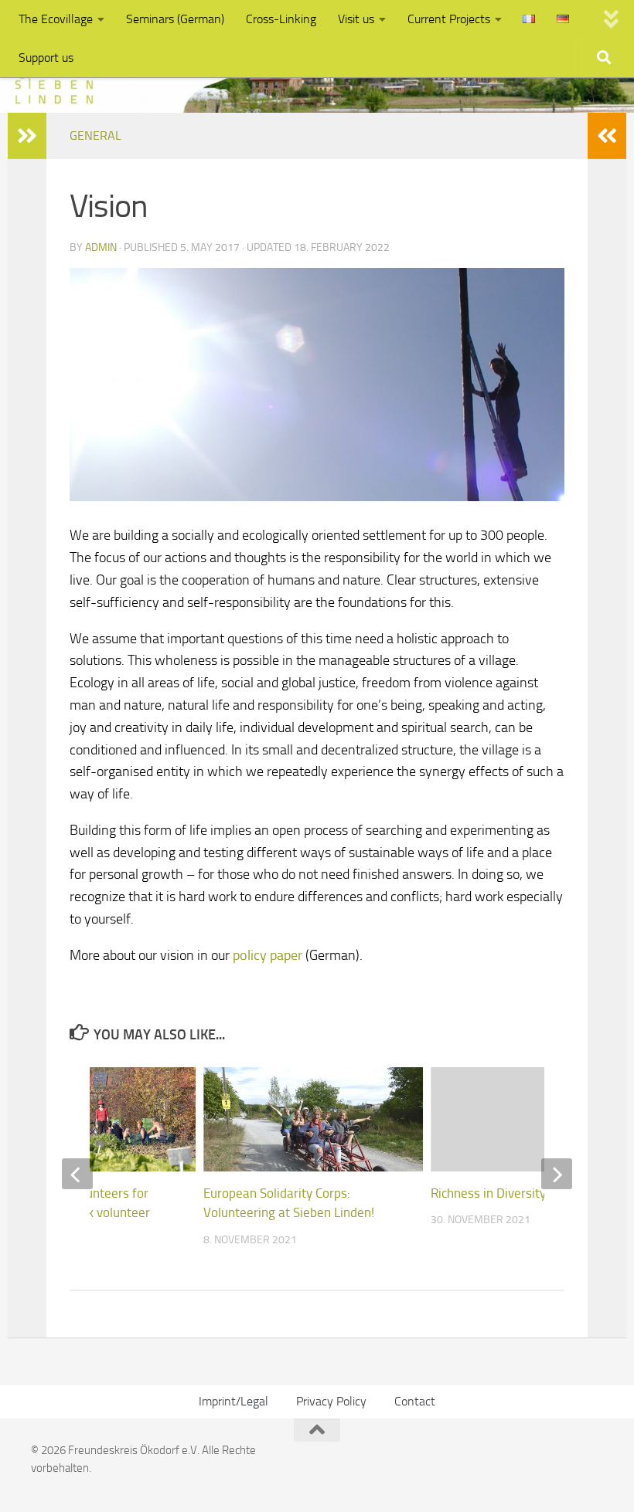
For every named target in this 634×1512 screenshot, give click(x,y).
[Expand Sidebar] (27, 136)
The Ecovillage (56, 19)
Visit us (356, 19)
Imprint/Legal (233, 1401)
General (95, 135)
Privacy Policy (331, 1401)
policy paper (267, 955)
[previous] (77, 1173)
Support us (46, 57)
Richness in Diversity (488, 1193)
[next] (556, 1173)
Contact (414, 1401)
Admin (101, 247)
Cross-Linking (281, 19)
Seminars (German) (175, 19)
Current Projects (448, 19)
